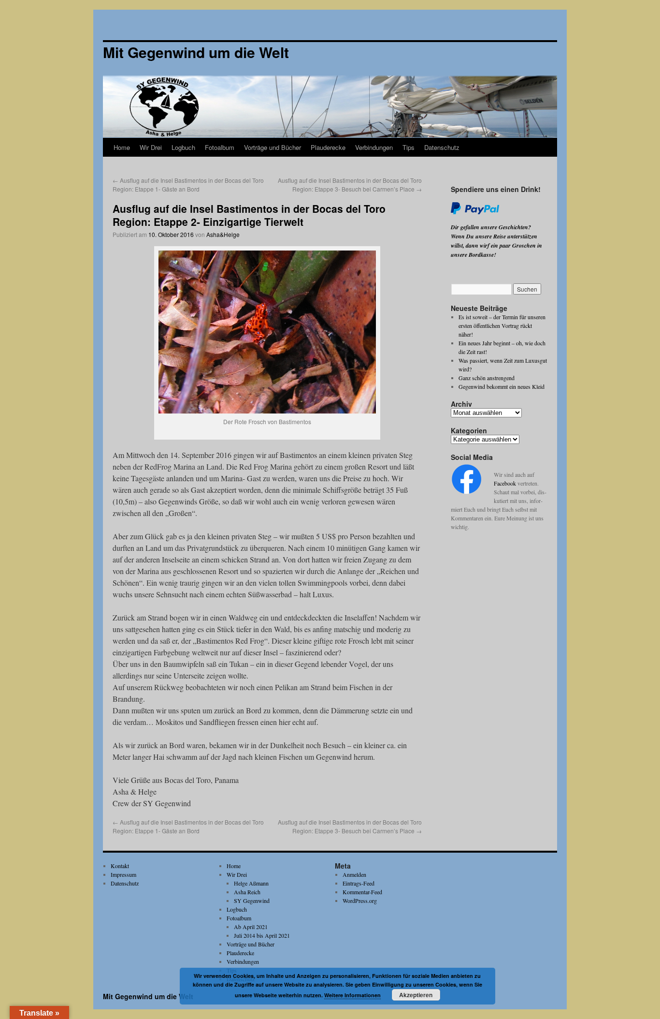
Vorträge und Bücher (272, 147)
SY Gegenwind (252, 900)
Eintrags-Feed (358, 883)
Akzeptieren (415, 994)
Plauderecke (328, 147)
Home (122, 147)
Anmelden (354, 874)
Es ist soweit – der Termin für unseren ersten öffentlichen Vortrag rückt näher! (502, 325)
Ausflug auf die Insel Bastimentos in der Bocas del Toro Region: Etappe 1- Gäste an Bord (188, 184)
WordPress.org (360, 900)
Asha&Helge (223, 234)
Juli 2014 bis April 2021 (262, 935)
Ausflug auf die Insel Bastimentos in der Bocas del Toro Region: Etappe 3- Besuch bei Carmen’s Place (350, 184)
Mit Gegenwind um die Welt (148, 996)
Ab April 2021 (251, 926)
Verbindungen (374, 147)
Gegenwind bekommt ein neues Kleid (502, 386)
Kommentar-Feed (362, 892)
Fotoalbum (219, 147)
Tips (408, 147)
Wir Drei (151, 147)
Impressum (123, 874)
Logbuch (183, 147)
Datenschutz (441, 147)
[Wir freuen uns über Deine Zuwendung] (475, 212)
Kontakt (120, 866)
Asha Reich (247, 892)
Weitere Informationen (352, 995)
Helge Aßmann (251, 883)
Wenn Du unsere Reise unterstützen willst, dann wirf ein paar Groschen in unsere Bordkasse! (496, 245)
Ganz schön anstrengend (487, 378)
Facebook (505, 483)
